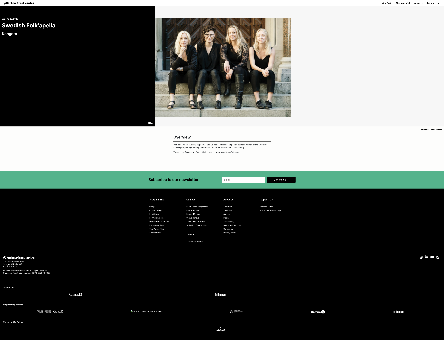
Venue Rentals (192, 218)
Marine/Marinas (193, 214)
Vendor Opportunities (195, 221)
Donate (431, 3)
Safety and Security (232, 225)
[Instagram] (421, 257)
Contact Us (228, 229)
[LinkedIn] (426, 257)
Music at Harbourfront (431, 130)
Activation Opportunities (196, 225)
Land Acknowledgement (197, 207)
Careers (226, 214)
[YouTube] (432, 257)
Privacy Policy (229, 232)
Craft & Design (155, 210)
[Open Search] (438, 3)
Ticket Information (194, 241)
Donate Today (266, 207)
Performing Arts (156, 225)
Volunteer (227, 210)
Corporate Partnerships (270, 210)
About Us (419, 3)
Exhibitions (154, 214)
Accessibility (228, 221)
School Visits (155, 232)
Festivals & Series (157, 218)
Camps (152, 207)
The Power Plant (156, 229)
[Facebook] (437, 257)
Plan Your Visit (403, 3)
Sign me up (281, 179)
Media (226, 218)
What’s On (387, 3)
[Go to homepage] (18, 2)
